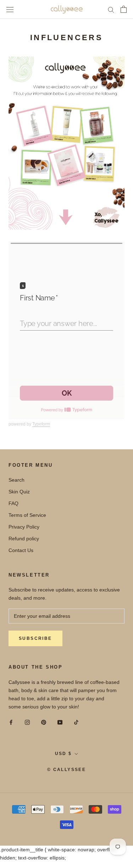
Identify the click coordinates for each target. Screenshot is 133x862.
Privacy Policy (24, 527)
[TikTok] (76, 722)
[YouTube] (59, 722)
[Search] (111, 9)
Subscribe (35, 638)
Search (16, 480)
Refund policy (24, 538)
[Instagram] (27, 722)
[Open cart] (124, 9)
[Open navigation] (9, 9)
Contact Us (21, 550)
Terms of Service (27, 515)
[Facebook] (11, 722)
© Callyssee (66, 769)
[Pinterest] (43, 722)
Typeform (41, 424)
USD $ (63, 753)
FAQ (13, 503)
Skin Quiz (19, 491)
